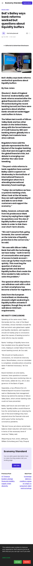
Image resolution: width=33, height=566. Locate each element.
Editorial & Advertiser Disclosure (17, 46)
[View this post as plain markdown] (27, 33)
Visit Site (16, 465)
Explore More (27, 3)
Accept (17, 562)
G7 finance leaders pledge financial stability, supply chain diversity (8, 481)
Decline (26, 562)
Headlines (5, 10)
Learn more (6, 558)
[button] (2, 3)
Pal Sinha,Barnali (12, 33)
